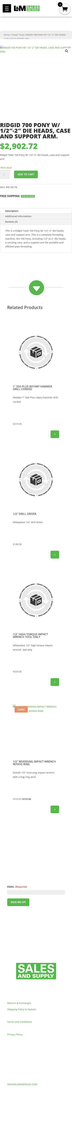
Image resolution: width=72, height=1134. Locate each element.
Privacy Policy (14, 1034)
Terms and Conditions (19, 1021)
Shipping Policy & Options (21, 1009)
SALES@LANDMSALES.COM (22, 1084)
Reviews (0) (11, 221)
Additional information (18, 216)
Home (7, 34)
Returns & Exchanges (19, 1003)
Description (11, 210)
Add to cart (26, 174)
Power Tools (18, 34)
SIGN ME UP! (18, 902)
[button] (7, 8)
